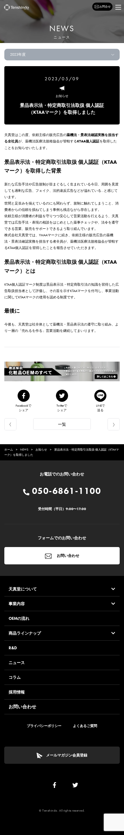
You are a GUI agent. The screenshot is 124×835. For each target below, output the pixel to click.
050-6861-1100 (65, 491)
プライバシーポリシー (44, 726)
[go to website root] (16, 7)
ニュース (17, 662)
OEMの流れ (19, 618)
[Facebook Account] (54, 786)
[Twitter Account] (75, 786)
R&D (13, 647)
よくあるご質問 (85, 726)
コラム (15, 677)
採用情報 (17, 692)
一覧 (62, 424)
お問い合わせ (67, 555)
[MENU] (118, 7)
